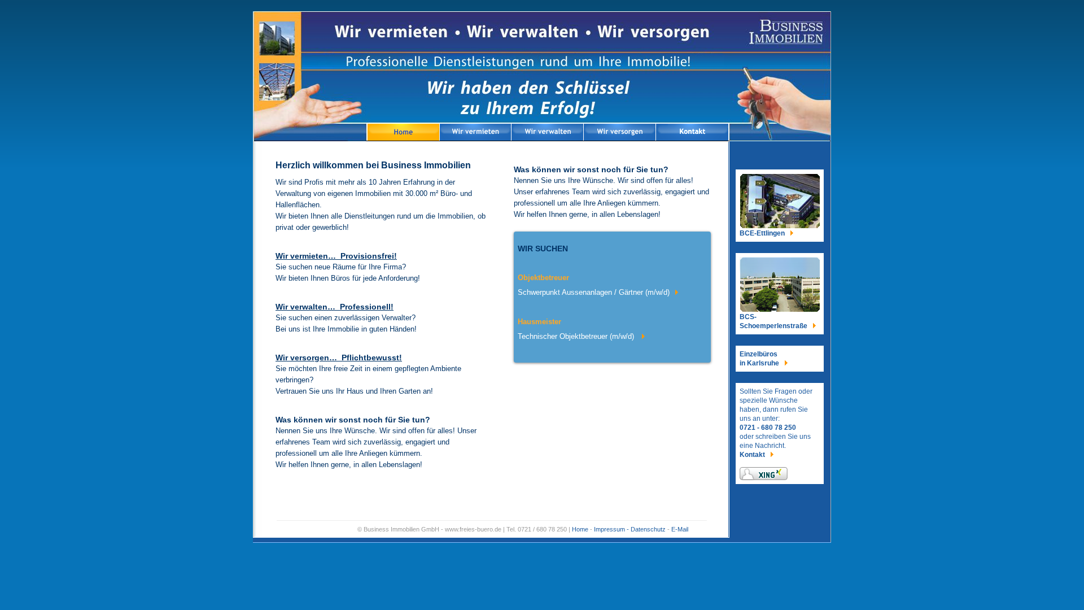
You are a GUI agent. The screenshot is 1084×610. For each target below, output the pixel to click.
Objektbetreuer (543, 277)
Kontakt (752, 455)
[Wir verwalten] (548, 133)
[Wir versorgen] (620, 133)
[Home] (403, 133)
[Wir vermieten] (476, 133)
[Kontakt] (693, 133)
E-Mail (679, 529)
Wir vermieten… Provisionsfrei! (336, 255)
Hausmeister (539, 321)
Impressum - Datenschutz (630, 529)
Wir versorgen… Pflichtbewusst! (339, 357)
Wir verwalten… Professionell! (335, 306)
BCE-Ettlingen (762, 233)
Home (580, 529)
